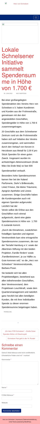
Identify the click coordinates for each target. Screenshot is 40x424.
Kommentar (6, 359)
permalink (8, 312)
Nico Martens (21, 93)
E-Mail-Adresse (8, 395)
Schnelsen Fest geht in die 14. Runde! (22, 338)
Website (5, 402)
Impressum (19, 419)
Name (4, 387)
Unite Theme (13, 422)
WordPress (27, 422)
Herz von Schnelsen (9, 419)
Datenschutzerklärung (29, 419)
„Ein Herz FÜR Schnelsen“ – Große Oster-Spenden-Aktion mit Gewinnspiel (19, 332)
